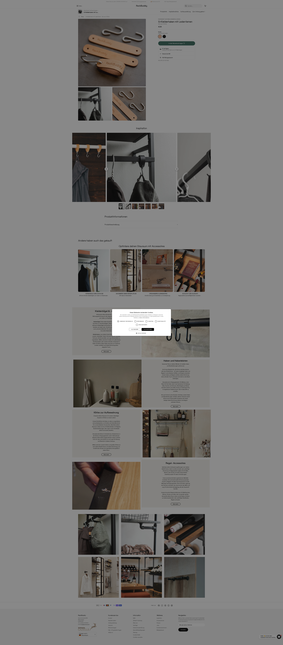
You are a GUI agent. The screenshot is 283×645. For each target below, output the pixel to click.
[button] (141, 333)
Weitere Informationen (144, 317)
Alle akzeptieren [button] (148, 329)
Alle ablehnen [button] (134, 329)
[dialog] (141, 322)
